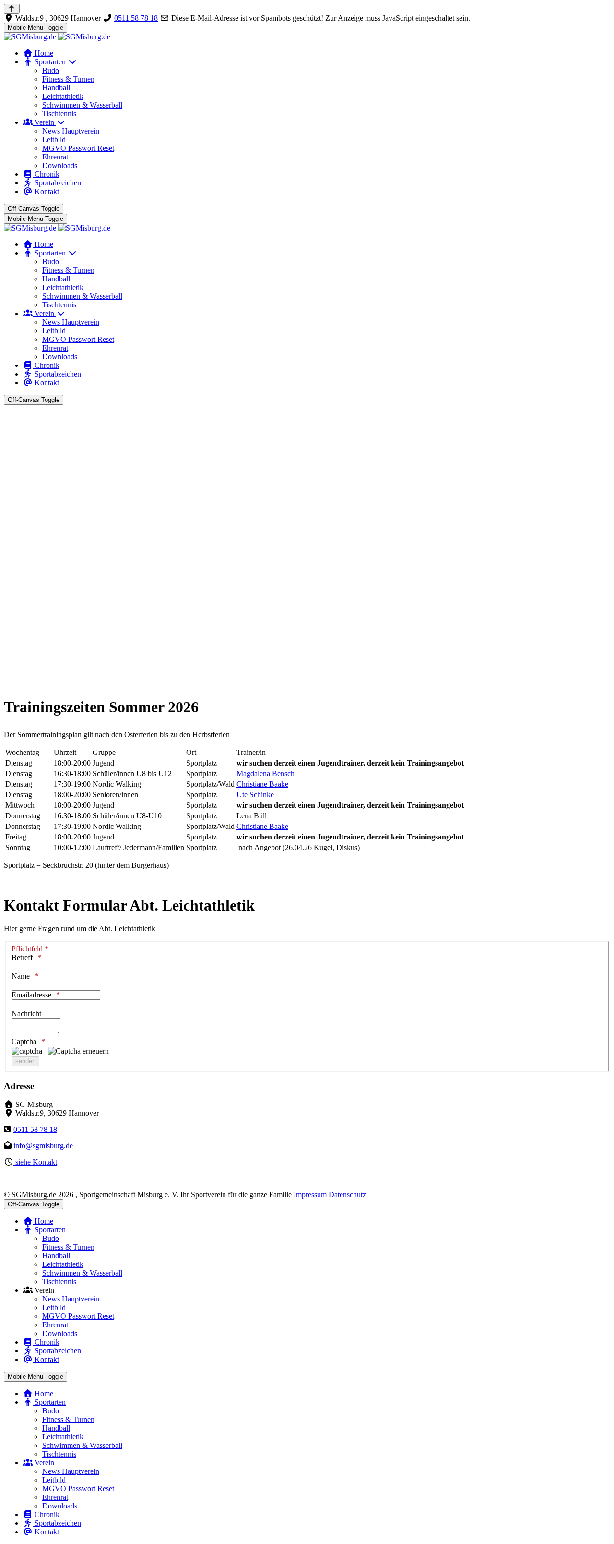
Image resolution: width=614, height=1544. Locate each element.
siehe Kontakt (35, 1162)
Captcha (24, 1041)
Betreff (22, 957)
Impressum (310, 1195)
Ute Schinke (255, 794)
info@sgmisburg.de (43, 1146)
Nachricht (26, 1013)
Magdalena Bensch (265, 773)
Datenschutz (347, 1195)
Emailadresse (31, 995)
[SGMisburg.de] (57, 37)
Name (21, 976)
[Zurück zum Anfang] (12, 9)
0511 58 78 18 (136, 18)
